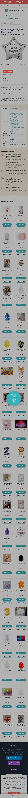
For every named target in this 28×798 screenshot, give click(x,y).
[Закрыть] (20, 392)
